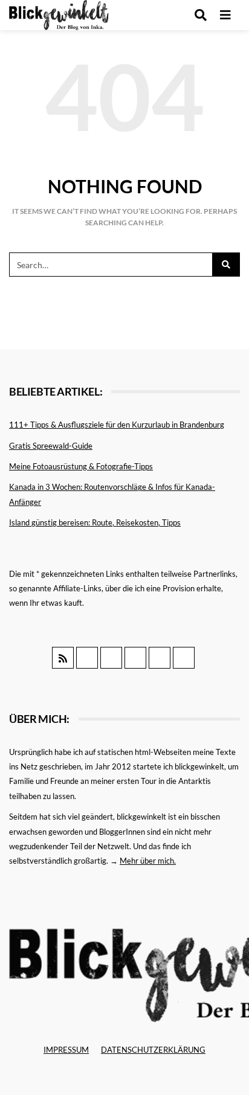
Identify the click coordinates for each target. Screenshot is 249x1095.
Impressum (66, 1050)
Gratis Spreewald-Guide (50, 446)
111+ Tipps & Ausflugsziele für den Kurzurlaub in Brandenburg (116, 424)
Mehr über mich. (148, 860)
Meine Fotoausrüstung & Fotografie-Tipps (81, 466)
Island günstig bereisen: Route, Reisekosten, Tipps (95, 522)
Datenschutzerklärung (153, 1050)
